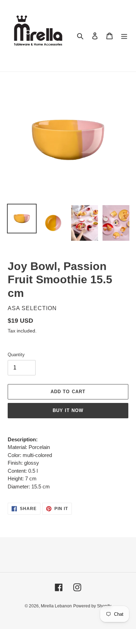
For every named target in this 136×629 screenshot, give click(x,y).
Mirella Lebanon (56, 606)
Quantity (16, 354)
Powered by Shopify (92, 606)
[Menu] (124, 35)
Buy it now (68, 410)
